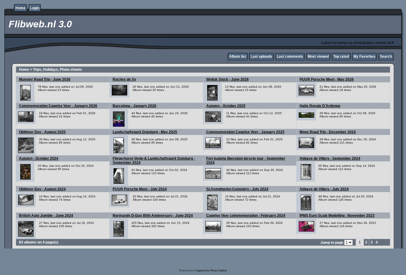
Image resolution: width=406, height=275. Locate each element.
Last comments (290, 56)
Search (386, 56)
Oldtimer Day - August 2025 (42, 132)
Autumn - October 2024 (38, 158)
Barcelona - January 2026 (134, 106)
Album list (237, 56)
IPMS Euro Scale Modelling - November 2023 (337, 215)
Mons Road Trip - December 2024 (328, 132)
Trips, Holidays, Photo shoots (57, 69)
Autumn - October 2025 (226, 106)
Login (34, 8)
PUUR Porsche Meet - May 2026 (327, 79)
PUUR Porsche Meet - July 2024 (140, 189)
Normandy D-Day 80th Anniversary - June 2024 (153, 215)
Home (20, 8)
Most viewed (318, 56)
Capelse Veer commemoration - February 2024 (245, 215)
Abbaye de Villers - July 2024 (324, 189)
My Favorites (364, 56)
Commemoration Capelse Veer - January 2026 (58, 106)
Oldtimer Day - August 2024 (42, 189)
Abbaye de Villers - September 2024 (330, 158)
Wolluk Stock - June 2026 (227, 79)
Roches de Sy (124, 79)
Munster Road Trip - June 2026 (44, 79)
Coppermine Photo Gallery (211, 270)
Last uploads (261, 56)
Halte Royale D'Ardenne (320, 106)
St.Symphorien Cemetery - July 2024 (237, 189)
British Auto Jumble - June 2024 (46, 215)
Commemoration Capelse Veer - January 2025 (245, 132)
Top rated (341, 56)
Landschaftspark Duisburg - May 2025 (145, 132)
